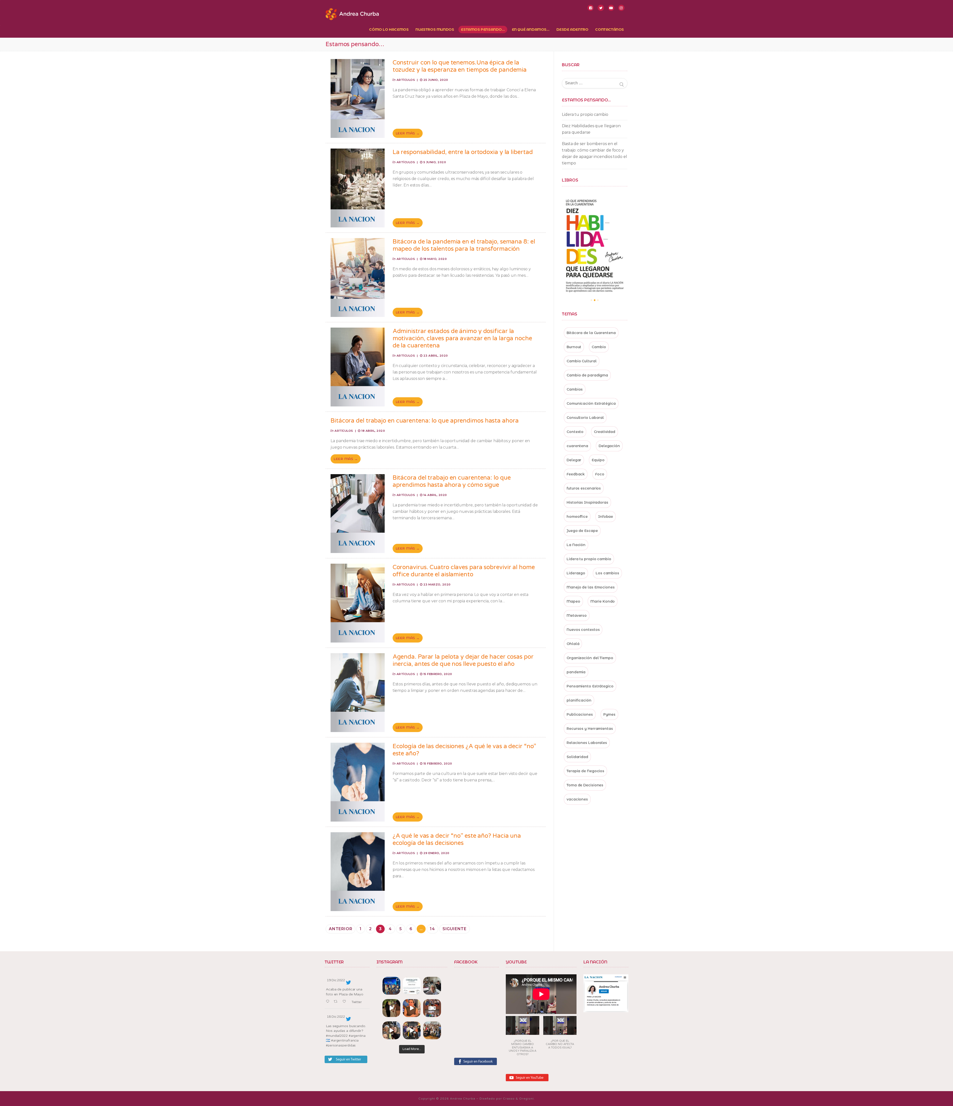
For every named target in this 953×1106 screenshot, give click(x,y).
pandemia (576, 672)
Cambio (599, 347)
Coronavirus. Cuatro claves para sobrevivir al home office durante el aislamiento (464, 571)
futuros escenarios (584, 488)
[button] (522, 1037)
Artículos (405, 80)
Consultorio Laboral (585, 417)
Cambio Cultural (582, 361)
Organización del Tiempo (590, 658)
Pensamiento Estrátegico (590, 686)
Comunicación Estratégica (591, 403)
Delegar (574, 460)
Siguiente (454, 928)
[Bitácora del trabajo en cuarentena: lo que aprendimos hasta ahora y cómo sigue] (358, 513)
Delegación (609, 446)
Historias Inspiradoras (587, 502)
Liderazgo (576, 573)
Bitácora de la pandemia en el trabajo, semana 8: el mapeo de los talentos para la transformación (464, 245)
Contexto (575, 432)
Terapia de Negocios (585, 771)
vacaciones (577, 799)
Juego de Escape (582, 530)
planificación (579, 700)
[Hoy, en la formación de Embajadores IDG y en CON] (391, 1030)
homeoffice (577, 516)
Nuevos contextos (583, 629)
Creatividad (604, 432)
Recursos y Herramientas (590, 728)
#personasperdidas (341, 1045)
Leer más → (408, 133)
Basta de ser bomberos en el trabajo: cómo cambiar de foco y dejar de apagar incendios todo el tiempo (594, 153)
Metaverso (577, 615)
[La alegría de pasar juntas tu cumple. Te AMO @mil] (412, 1008)
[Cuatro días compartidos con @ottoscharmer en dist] (412, 1030)
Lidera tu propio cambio (585, 114)
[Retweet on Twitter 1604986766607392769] (337, 1002)
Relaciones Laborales (587, 742)
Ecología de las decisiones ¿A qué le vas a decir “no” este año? (464, 750)
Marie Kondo (602, 601)
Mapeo (573, 601)
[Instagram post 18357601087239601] (432, 1008)
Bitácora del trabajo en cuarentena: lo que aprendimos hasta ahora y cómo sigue (452, 481)
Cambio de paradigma (587, 375)
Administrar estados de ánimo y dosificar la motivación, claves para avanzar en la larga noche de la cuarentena (462, 338)
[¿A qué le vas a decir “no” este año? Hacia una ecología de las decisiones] (358, 871)
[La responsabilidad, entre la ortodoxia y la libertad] (358, 188)
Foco (599, 474)
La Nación (576, 545)
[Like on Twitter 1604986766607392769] (345, 1002)
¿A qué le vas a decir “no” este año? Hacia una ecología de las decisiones (457, 839)
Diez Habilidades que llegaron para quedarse (591, 129)
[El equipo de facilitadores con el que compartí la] (432, 1030)
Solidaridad (577, 757)
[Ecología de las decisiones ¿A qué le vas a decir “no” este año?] (358, 782)
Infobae (605, 516)
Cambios (575, 389)
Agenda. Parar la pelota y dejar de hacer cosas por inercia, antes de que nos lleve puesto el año (463, 660)
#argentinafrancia (345, 1041)
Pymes (609, 714)
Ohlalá (573, 644)
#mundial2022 (337, 1036)
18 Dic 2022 (336, 1017)
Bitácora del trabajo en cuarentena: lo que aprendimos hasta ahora (425, 420)
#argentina (357, 1036)
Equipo (598, 460)
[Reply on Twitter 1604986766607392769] (329, 1002)
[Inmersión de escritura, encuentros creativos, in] (432, 986)
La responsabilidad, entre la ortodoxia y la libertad (463, 152)
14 (432, 928)
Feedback (576, 474)
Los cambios (607, 573)
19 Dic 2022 (336, 980)
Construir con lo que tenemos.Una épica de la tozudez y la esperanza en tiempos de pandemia (460, 66)
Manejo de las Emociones (591, 587)
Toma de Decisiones (585, 785)
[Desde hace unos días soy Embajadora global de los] (412, 986)
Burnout (574, 347)
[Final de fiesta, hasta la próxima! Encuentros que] (391, 1008)
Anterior (340, 928)
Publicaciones (580, 714)
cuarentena (577, 446)
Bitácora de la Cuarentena (591, 333)
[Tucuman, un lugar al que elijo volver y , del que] (391, 986)
